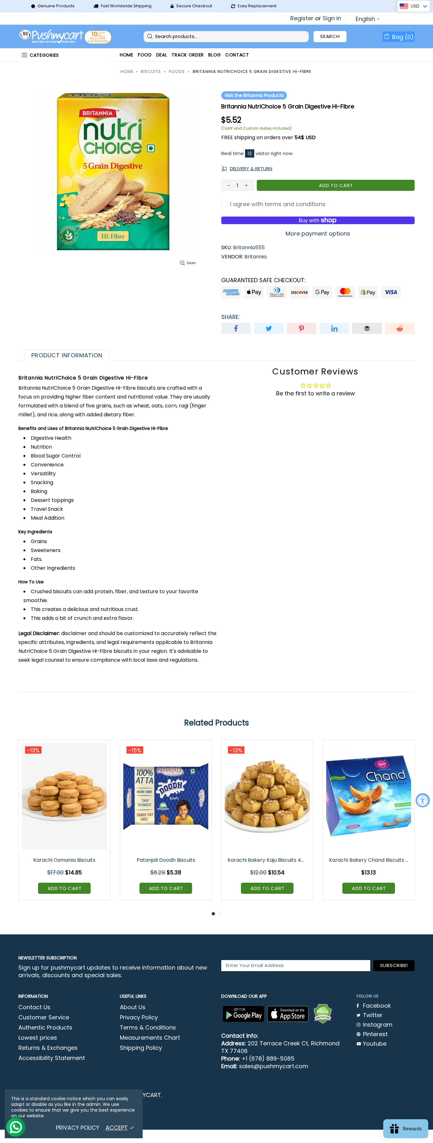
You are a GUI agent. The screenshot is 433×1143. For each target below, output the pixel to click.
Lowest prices (37, 1038)
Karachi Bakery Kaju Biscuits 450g (268, 860)
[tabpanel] (64, 825)
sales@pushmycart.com (273, 1066)
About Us (132, 1007)
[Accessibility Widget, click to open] (423, 800)
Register (301, 18)
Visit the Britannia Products (254, 95)
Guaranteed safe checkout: (263, 280)
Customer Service (43, 1017)
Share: (230, 317)
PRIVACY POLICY (77, 1128)
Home (127, 71)
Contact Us (34, 1007)
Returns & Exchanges (48, 1048)
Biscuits (151, 71)
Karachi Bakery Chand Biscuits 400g (369, 860)
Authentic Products (45, 1027)
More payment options (318, 233)
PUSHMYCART (65, 37)
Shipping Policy (141, 1048)
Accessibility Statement (51, 1058)
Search (330, 36)
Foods (177, 71)
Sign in (332, 18)
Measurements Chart (150, 1038)
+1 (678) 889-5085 (268, 1058)
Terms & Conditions (148, 1027)
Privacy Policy (139, 1017)
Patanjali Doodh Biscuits (166, 860)
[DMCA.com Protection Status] (323, 1014)
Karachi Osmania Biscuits (64, 860)
